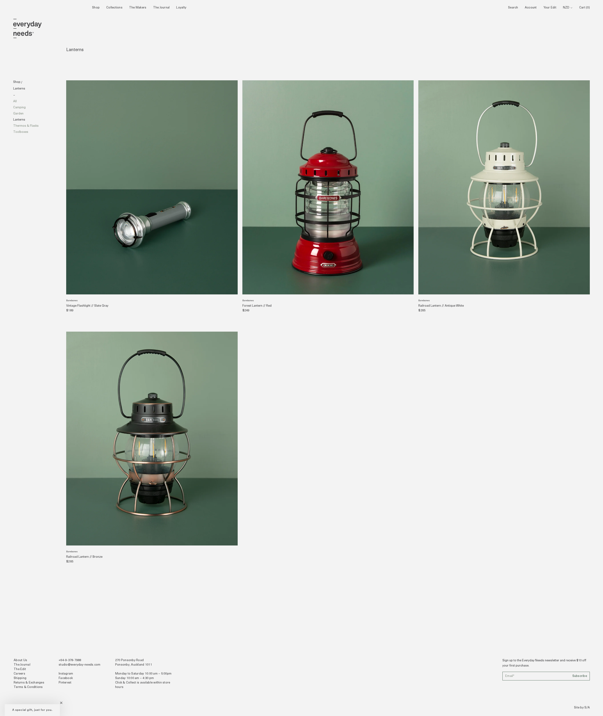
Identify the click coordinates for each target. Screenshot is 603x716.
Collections (114, 7)
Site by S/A (582, 707)
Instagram (66, 673)
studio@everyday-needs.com (80, 664)
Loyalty (181, 7)
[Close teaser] (61, 702)
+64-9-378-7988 (70, 660)
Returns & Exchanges (29, 682)
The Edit (20, 669)
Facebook (66, 678)
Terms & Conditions (28, 687)
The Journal (161, 7)
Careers (19, 673)
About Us (20, 660)
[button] (32, 710)
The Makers (138, 7)
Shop (96, 7)
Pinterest (65, 682)
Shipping (20, 678)
